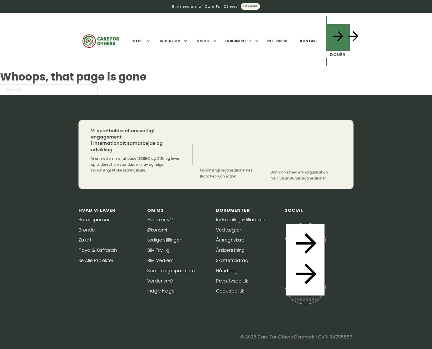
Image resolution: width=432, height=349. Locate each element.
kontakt (309, 41)
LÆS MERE (250, 6)
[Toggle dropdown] (148, 41)
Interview (277, 41)
